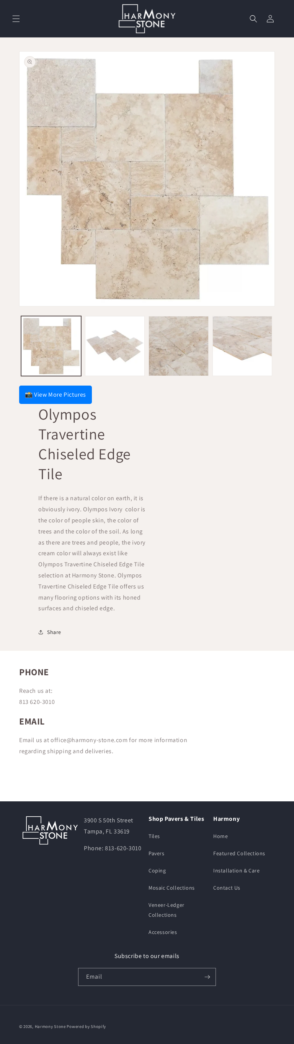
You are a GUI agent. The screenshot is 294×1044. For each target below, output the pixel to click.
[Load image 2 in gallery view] (115, 346)
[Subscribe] (207, 977)
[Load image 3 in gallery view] (179, 346)
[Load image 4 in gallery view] (242, 346)
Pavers (157, 853)
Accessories (163, 932)
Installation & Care (236, 870)
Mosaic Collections (172, 887)
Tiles (154, 836)
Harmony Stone (50, 1026)
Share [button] (54, 632)
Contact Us (226, 887)
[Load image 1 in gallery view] (51, 346)
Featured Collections (239, 853)
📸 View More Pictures (55, 395)
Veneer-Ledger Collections (167, 909)
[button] (16, 18)
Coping (157, 870)
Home (220, 836)
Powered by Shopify (86, 1026)
